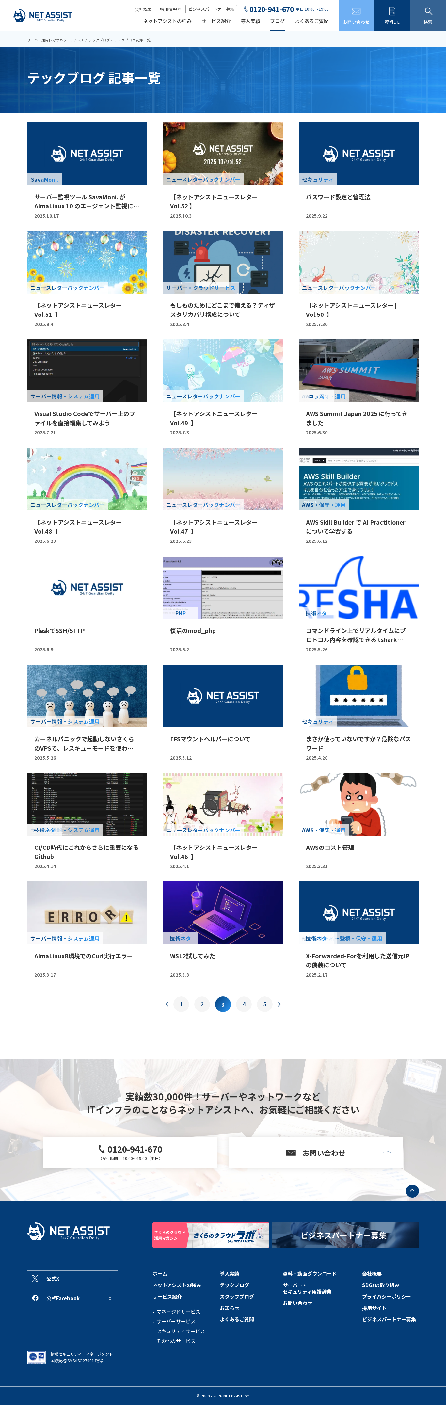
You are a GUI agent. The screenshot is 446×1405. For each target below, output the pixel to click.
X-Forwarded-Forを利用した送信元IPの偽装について (357, 960)
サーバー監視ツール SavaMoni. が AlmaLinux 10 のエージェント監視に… (86, 201)
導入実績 (250, 21)
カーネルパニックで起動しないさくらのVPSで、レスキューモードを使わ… (84, 743)
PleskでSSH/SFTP (59, 630)
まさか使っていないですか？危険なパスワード (358, 743)
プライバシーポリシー (386, 1296)
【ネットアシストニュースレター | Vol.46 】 (215, 852)
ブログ (277, 21)
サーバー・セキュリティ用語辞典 (307, 1288)
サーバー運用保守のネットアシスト (56, 39)
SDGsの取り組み (380, 1285)
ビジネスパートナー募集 (211, 9)
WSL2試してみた (192, 955)
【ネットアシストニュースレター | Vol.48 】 (79, 526)
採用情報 (168, 9)
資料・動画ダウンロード (310, 1273)
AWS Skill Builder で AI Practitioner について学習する (356, 526)
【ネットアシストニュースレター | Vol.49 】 (215, 418)
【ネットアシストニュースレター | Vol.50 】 (351, 309)
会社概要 (143, 9)
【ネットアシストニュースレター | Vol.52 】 (215, 201)
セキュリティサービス (180, 1331)
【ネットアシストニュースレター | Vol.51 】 (79, 309)
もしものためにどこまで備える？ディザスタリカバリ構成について (222, 309)
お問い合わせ (297, 1303)
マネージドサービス (178, 1311)
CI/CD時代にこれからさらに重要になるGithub (86, 852)
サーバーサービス (176, 1321)
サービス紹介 (216, 21)
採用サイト (374, 1308)
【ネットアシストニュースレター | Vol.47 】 (215, 526)
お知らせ (229, 1308)
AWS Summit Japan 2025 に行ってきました (356, 418)
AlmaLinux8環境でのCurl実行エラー (83, 955)
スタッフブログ (237, 1296)
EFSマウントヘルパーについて (210, 739)
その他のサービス (176, 1341)
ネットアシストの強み (167, 21)
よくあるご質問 (312, 21)
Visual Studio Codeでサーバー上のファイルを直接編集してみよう (84, 418)
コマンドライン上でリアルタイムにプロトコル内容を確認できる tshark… (356, 635)
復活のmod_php (193, 630)
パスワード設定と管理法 (338, 196)
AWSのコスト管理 (330, 847)
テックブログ (99, 39)
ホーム (159, 1273)
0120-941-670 (271, 9)
